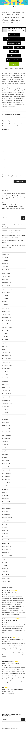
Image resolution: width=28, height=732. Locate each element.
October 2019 (6, 514)
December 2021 (6, 432)
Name (4, 151)
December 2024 (6, 317)
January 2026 (6, 276)
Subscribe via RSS (15, 55)
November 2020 (6, 473)
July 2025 (5, 295)
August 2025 (6, 292)
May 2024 (5, 340)
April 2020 (5, 495)
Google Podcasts (9, 39)
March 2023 (5, 384)
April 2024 (5, 343)
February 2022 (6, 425)
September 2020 (7, 479)
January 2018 (6, 581)
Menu (14, 6)
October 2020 (6, 476)
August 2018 (5, 559)
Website (4, 167)
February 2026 (6, 273)
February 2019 (6, 540)
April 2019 (5, 533)
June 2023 (5, 375)
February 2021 (6, 463)
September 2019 (7, 517)
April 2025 (5, 305)
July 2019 (4, 524)
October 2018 (6, 552)
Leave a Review (20, 47)
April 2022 (5, 419)
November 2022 (6, 397)
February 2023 (6, 387)
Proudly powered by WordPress (10, 728)
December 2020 (6, 470)
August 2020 (6, 482)
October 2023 (6, 362)
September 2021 (7, 441)
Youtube (20, 39)
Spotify (15, 64)
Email (4, 159)
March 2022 (5, 422)
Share (8, 47)
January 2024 (6, 352)
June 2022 (5, 413)
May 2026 (5, 263)
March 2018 (5, 575)
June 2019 (5, 527)
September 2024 (7, 327)
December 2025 (6, 279)
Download (14, 51)
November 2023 (6, 359)
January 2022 (6, 429)
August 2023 (6, 368)
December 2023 (6, 355)
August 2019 (5, 521)
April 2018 (5, 571)
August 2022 (5, 406)
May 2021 (5, 454)
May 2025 (5, 301)
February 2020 (6, 502)
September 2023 (7, 365)
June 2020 (5, 489)
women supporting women (13, 114)
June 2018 (5, 565)
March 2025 (5, 308)
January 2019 (6, 543)
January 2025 (6, 314)
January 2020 (6, 505)
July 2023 (5, 371)
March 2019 (5, 536)
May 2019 (5, 530)
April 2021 (5, 457)
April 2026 (5, 266)
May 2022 (5, 416)
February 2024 (6, 349)
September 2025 (7, 289)
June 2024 (5, 336)
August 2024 (6, 330)
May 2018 (5, 568)
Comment (5, 129)
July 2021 (4, 448)
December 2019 (6, 508)
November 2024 (6, 321)
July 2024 (5, 333)
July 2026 (5, 257)
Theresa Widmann (18, 12)
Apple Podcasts (15, 34)
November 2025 (6, 282)
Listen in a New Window (15, 60)
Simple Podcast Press (16, 68)
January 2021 (5, 467)
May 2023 (5, 378)
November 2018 (6, 549)
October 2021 (6, 438)
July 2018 (4, 562)
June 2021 (5, 451)
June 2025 (5, 298)
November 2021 (6, 435)
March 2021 (5, 460)
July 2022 (5, 409)
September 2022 (7, 403)
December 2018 (6, 546)
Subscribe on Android (14, 43)
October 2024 (6, 324)
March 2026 (5, 270)
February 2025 (6, 311)
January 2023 (6, 390)
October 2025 (6, 286)
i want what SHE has (13, 2)
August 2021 (5, 444)
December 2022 (6, 394)
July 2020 (5, 486)
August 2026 (6, 254)
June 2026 (5, 260)
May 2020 (5, 492)
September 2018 (7, 556)
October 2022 (6, 400)
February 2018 (6, 578)
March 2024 (5, 346)
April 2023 (5, 381)
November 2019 (6, 511)
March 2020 (5, 498)
